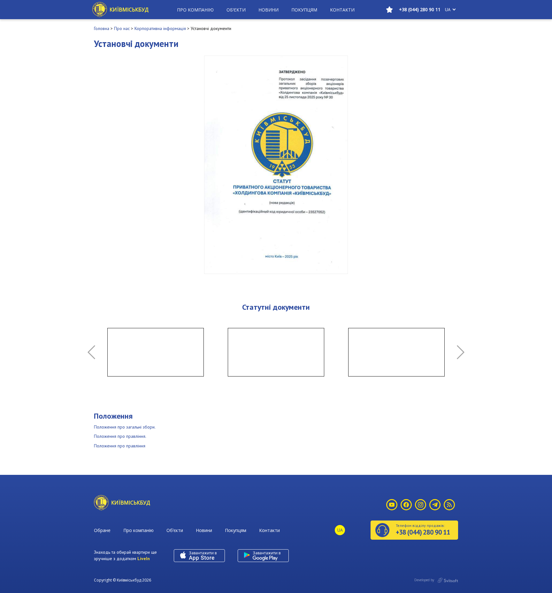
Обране (102, 530)
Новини (268, 10)
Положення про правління (119, 446)
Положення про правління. (120, 436)
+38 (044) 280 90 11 (420, 9)
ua (447, 9)
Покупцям (304, 10)
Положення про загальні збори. (125, 427)
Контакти (342, 10)
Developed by (424, 580)
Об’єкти (236, 10)
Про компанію (195, 10)
